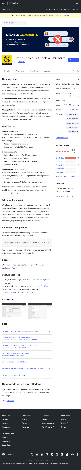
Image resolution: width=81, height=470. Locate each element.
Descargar (74, 60)
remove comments (72, 127)
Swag (64, 427)
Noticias (5, 419)
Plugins (24, 423)
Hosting (5, 423)
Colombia (10, 454)
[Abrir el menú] (77, 3)
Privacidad (6, 427)
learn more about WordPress (38, 286)
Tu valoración (61, 176)
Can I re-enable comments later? (15, 362)
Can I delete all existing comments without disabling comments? (15, 354)
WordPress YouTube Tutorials (22, 292)
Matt (5, 437)
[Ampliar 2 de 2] (49, 306)
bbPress (6, 441)
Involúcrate (65, 416)
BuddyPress (8, 445)
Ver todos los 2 (74, 109)
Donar (64, 423)
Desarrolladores (48, 423)
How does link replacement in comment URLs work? (22, 369)
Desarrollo (48, 71)
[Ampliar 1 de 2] (23, 306)
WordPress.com (9, 434)
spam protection (73, 131)
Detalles (7, 71)
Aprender (45, 416)
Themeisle (21, 62)
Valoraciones (20, 71)
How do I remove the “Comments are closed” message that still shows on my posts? (20, 346)
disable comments (72, 123)
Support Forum (11, 268)
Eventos (64, 419)
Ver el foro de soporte (64, 196)
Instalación (34, 71)
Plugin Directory (7, 9)
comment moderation (72, 114)
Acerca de (6, 416)
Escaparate (26, 416)
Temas (24, 419)
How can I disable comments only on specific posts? (22, 331)
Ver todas (75, 176)
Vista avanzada (62, 138)
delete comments (72, 119)
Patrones (25, 427)
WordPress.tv (48, 427)
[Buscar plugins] (24, 23)
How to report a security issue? (14, 375)
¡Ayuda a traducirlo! (62, 15)
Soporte (76, 71)
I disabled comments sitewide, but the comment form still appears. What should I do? (20, 338)
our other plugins (43, 280)
